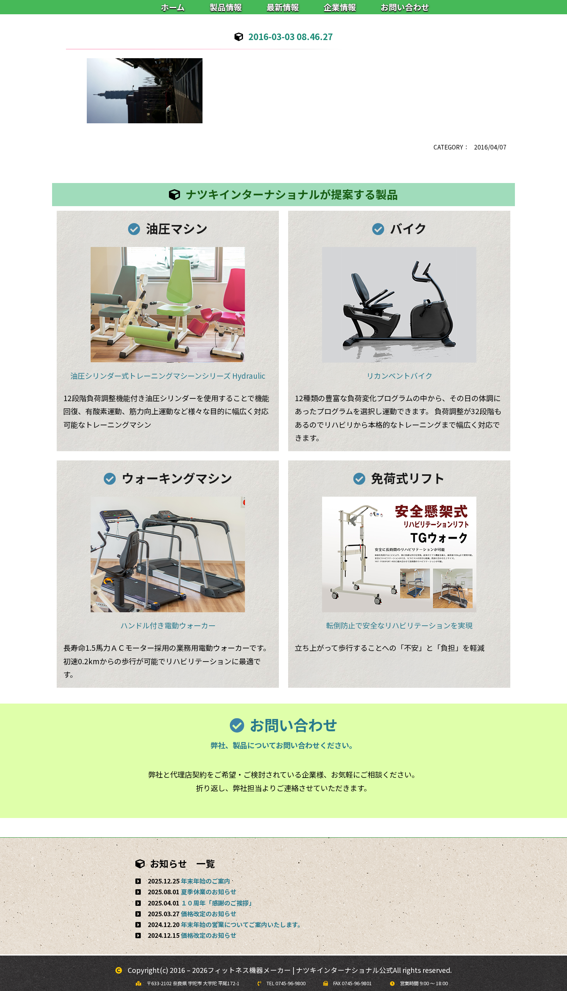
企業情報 (340, 7)
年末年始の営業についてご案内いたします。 (242, 924)
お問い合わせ (405, 7)
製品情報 (225, 7)
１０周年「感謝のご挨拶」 (218, 902)
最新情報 (283, 7)
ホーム (173, 7)
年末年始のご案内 (205, 880)
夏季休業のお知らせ (208, 891)
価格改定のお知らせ (208, 913)
